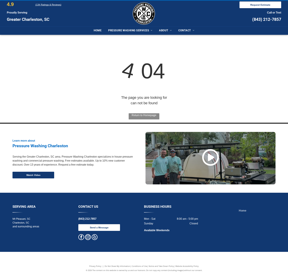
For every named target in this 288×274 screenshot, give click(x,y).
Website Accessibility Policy (187, 266)
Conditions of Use (139, 266)
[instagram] (88, 237)
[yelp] (95, 237)
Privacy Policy (95, 266)
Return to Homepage (144, 115)
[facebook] (81, 237)
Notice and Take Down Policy (161, 266)
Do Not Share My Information (117, 266)
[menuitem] (97, 30)
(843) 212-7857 (266, 19)
